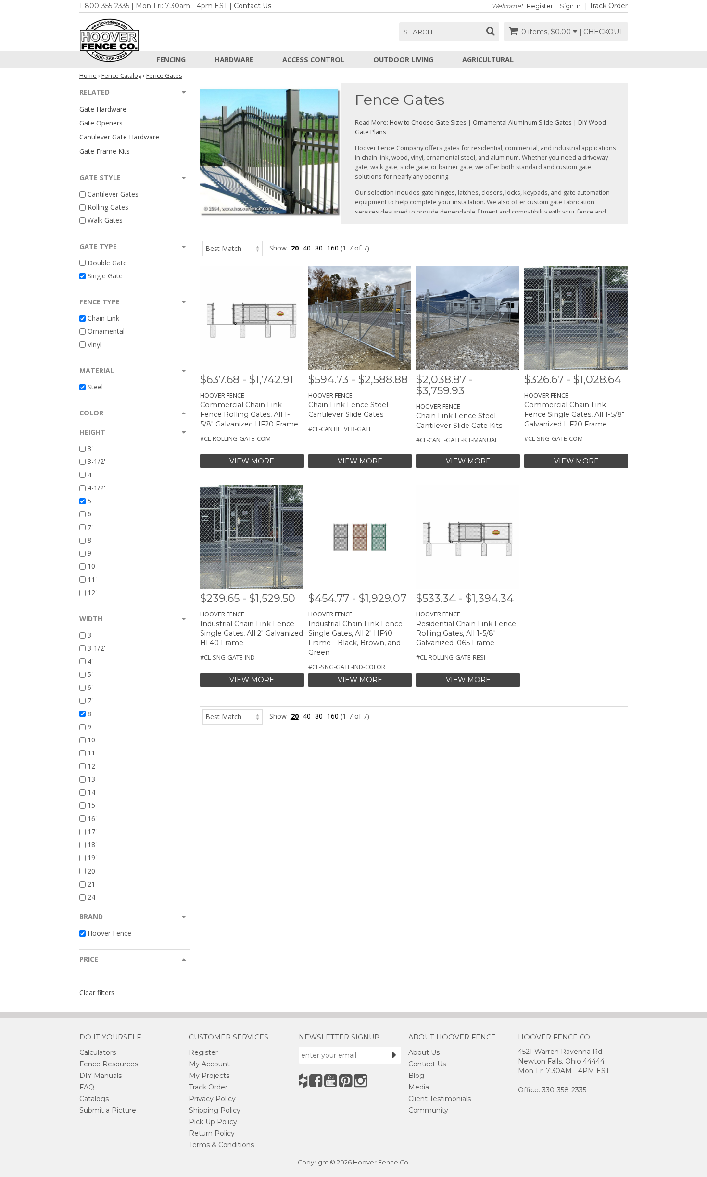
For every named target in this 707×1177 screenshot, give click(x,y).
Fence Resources (108, 1064)
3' (90, 448)
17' (92, 831)
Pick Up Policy (213, 1121)
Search (418, 32)
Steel (95, 386)
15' (92, 805)
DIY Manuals (100, 1075)
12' (92, 592)
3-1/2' (96, 461)
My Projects (209, 1075)
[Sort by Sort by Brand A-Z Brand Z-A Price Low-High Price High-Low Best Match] (232, 247)
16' (92, 818)
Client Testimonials (439, 1098)
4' (90, 474)
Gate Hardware (102, 108)
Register (540, 6)
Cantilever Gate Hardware (119, 136)
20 (295, 247)
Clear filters (96, 992)
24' (92, 897)
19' (92, 858)
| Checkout (601, 31)
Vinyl (94, 344)
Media (418, 1087)
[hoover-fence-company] (303, 1080)
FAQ (86, 1087)
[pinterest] (345, 1080)
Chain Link (103, 318)
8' (90, 540)
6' (90, 514)
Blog (416, 1075)
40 (307, 247)
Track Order (608, 5)
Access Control (313, 59)
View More (251, 461)
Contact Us (252, 5)
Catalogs (94, 1098)
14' (92, 792)
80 (319, 247)
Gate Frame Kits (104, 151)
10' (92, 566)
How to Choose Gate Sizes (428, 122)
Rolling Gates (108, 207)
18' (92, 844)
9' (90, 553)
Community (428, 1110)
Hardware (234, 59)
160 (333, 247)
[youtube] (330, 1080)
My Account (209, 1064)
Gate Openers (101, 122)
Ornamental (106, 331)
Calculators (97, 1052)
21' (92, 884)
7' (90, 527)
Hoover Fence (109, 933)
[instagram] (360, 1080)
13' (92, 779)
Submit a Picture (107, 1110)
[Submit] (394, 1055)
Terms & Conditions (221, 1144)
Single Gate (105, 275)
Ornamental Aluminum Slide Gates (522, 122)
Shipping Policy (214, 1110)
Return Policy (212, 1133)
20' (92, 871)
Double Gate (107, 262)
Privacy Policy (212, 1098)
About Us (424, 1052)
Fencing (171, 59)
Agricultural (488, 59)
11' (92, 579)
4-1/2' (96, 487)
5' (90, 500)
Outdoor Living (403, 59)
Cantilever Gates (113, 194)
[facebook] (315, 1080)
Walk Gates (105, 220)
